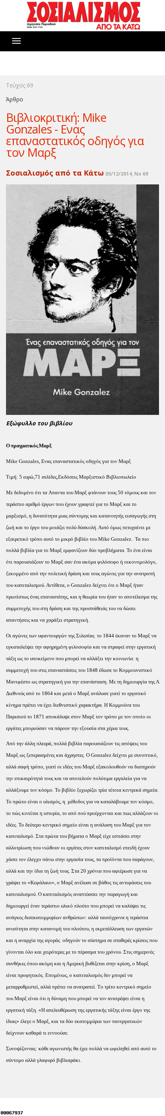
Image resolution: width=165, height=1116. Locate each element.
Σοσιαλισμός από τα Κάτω (55, 173)
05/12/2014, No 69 (126, 173)
